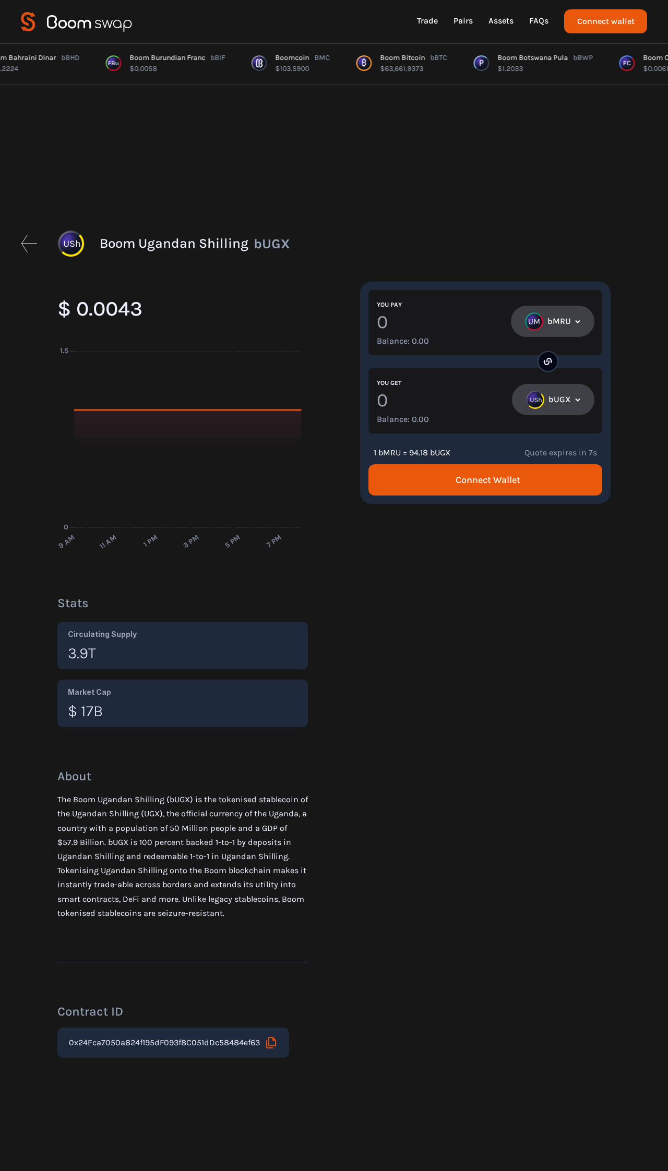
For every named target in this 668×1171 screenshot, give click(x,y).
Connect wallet (606, 21)
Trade (427, 21)
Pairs (463, 21)
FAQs (538, 21)
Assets (501, 21)
